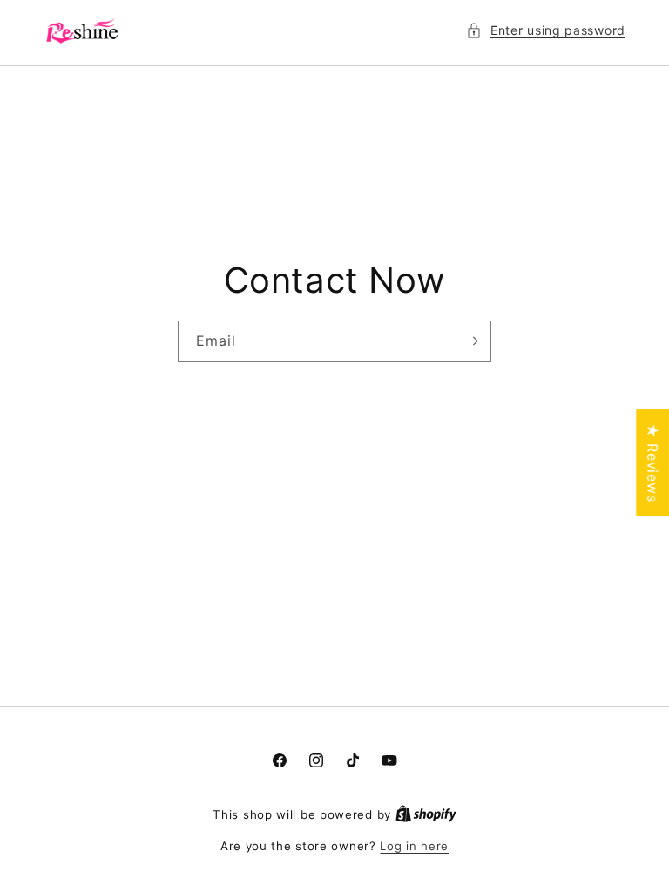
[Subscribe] (471, 341)
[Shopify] (425, 814)
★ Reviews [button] (652, 462)
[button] (545, 30)
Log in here (414, 846)
